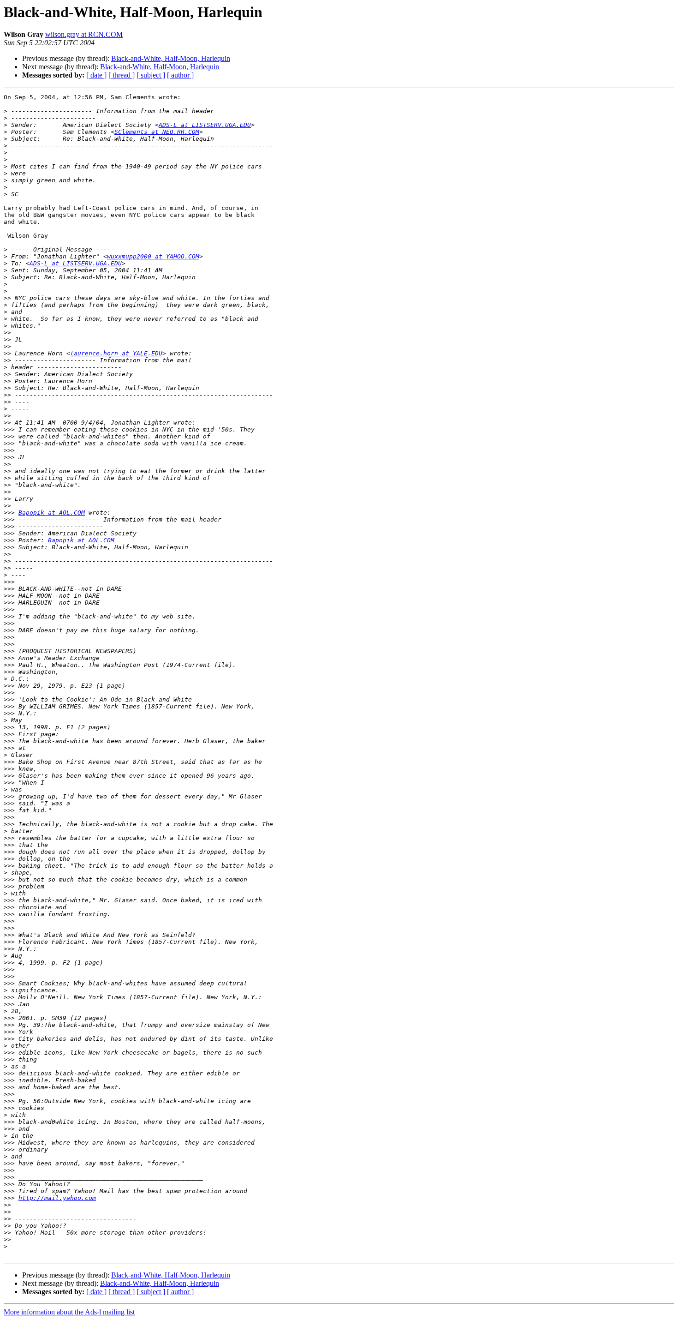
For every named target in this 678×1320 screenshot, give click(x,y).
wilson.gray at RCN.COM (84, 34)
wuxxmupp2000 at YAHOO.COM (153, 256)
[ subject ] (151, 75)
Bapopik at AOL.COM (51, 512)
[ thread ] (121, 75)
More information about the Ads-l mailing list (69, 1312)
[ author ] (180, 75)
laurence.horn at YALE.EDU (116, 353)
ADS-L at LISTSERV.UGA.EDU (205, 124)
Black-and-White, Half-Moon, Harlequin (170, 58)
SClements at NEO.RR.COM (156, 131)
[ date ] (96, 75)
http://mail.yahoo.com (57, 1197)
